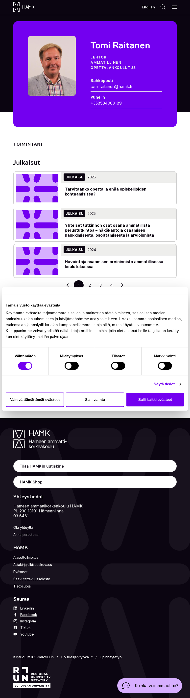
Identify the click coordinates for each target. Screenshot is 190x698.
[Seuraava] (122, 285)
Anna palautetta (26, 534)
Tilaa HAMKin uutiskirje (42, 466)
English (148, 7)
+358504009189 (106, 103)
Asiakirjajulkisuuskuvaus (32, 564)
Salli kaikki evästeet (155, 399)
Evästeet (20, 572)
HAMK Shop (31, 481)
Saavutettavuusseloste (31, 579)
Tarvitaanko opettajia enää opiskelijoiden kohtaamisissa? (105, 191)
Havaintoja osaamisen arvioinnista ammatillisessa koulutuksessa (114, 264)
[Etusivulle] (28, 7)
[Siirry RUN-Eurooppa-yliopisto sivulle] (31, 677)
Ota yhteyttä (23, 527)
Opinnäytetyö (111, 657)
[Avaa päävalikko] (174, 7)
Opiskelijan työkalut (77, 657)
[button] (149, 685)
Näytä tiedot (164, 384)
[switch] (72, 366)
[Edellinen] (68, 285)
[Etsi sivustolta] (163, 7)
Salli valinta (95, 399)
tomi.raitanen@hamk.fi (111, 86)
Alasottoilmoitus (25, 557)
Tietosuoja (22, 586)
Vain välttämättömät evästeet (35, 399)
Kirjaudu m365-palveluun (33, 657)
